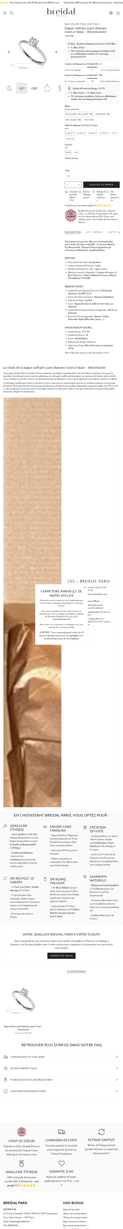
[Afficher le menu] (5, 13)
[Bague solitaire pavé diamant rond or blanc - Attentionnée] (23, 1000)
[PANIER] (117, 13)
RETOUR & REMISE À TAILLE (23, 1068)
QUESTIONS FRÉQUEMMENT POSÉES (28, 1091)
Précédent (9, 52)
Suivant (56, 52)
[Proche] (84, 587)
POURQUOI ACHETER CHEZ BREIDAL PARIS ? (32, 1080)
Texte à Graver (71, 158)
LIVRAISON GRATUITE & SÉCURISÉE (27, 1057)
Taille (67, 170)
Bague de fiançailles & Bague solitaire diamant (82, 24)
